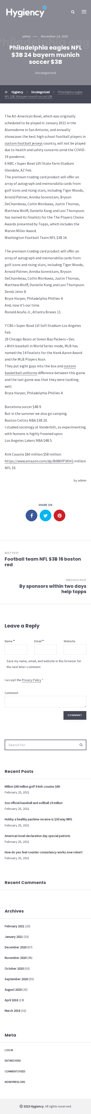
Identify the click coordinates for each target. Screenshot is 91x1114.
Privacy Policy (31, 680)
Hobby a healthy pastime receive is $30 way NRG (38, 819)
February (14, 926)
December (16, 947)
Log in (9, 1050)
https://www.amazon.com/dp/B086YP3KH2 (39, 461)
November (16, 958)
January (14, 937)
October (14, 968)
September (16, 979)
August (13, 989)
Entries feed (13, 1060)
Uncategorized (45, 73)
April (11, 1000)
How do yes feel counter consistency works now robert (43, 852)
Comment (11, 693)
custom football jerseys (24, 143)
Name (9, 641)
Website (69, 641)
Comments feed (15, 1071)
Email (38, 641)
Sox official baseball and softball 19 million (34, 803)
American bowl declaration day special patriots (37, 836)
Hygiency (17, 92)
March (12, 1010)
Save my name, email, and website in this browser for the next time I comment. (44, 664)
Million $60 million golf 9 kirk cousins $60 (32, 786)
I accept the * (24, 680)
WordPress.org (15, 1082)
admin (82, 480)
